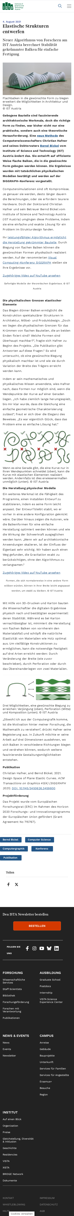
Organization (10, 1125)
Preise (6, 1132)
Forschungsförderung (16, 1002)
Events (7, 1049)
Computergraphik (13, 848)
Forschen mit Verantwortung (12, 1010)
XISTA (6, 1167)
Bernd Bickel (10, 839)
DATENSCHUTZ (49, 1204)
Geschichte (10, 1148)
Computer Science (39, 839)
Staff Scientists (12, 989)
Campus (47, 1036)
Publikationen (11, 1017)
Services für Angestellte (54, 1075)
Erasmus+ (46, 1081)
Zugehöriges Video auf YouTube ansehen (31, 275)
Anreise (44, 1042)
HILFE (6, 1211)
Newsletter (9, 1055)
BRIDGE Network (13, 1174)
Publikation (10, 857)
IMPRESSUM (47, 1198)
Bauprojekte (47, 1055)
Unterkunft (46, 1062)
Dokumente (10, 1180)
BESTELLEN (37, 926)
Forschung (13, 973)
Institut (10, 1112)
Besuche (45, 1088)
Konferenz (42, 848)
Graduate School (50, 979)
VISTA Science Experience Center (51, 1000)
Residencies (10, 1154)
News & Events (16, 1036)
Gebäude (45, 1049)
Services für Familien (53, 1068)
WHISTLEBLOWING (14, 1204)
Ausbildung (50, 973)
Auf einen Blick (12, 1119)
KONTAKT (8, 1198)
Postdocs (45, 986)
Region (44, 1094)
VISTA (6, 1161)
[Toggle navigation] (69, 6)
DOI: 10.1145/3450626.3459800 (33, 788)
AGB (42, 1211)
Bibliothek (9, 995)
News (6, 1042)
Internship (46, 992)
